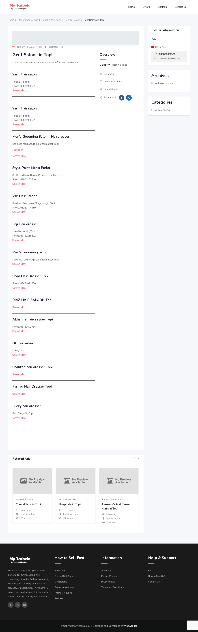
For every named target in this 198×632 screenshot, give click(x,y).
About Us (106, 570)
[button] (134, 458)
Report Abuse (111, 89)
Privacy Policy (108, 581)
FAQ (150, 570)
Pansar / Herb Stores (112, 499)
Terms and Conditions (112, 587)
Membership (61, 581)
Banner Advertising (64, 587)
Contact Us (181, 6)
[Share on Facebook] (121, 98)
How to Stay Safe (157, 576)
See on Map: (19, 90)
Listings (162, 6)
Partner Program (109, 576)
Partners (59, 598)
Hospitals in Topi (70, 504)
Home (131, 6)
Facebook (17, 149)
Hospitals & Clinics (24, 499)
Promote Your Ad (63, 592)
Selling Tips (60, 570)
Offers (146, 6)
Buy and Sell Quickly (65, 576)
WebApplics (130, 625)
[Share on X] (129, 98)
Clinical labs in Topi (28, 504)
